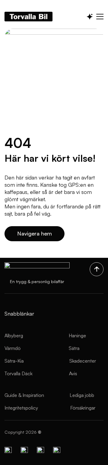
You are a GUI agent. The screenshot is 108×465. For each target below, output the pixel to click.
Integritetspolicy (21, 408)
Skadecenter (82, 361)
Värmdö (12, 348)
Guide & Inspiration (24, 395)
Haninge (77, 335)
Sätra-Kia (14, 361)
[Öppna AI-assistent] (89, 16)
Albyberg (13, 335)
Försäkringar (82, 408)
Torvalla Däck (18, 373)
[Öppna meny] (100, 16)
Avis (73, 373)
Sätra (74, 348)
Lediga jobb (82, 395)
